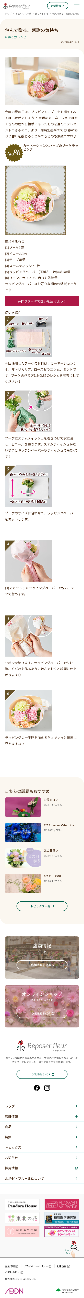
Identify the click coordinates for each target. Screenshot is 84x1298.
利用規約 (61, 1266)
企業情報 (10, 1266)
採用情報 (11, 1167)
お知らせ (11, 1157)
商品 (8, 1126)
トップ (8, 13)
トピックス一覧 (23, 13)
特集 (8, 1137)
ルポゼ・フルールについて (24, 1178)
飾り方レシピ (42, 13)
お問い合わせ (12, 1272)
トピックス (13, 1147)
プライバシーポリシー (35, 1266)
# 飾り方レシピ (15, 37)
